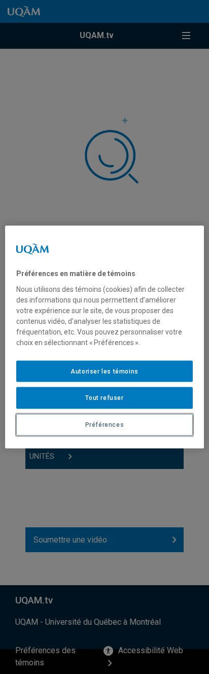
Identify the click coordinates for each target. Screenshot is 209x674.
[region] (104, 337)
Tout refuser (104, 397)
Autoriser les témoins (104, 371)
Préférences (104, 424)
